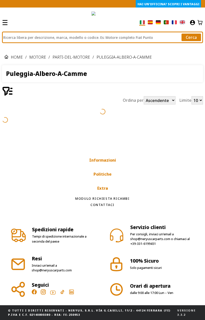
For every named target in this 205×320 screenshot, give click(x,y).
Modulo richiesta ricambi (102, 198)
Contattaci (102, 204)
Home (17, 57)
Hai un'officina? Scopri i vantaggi (169, 4)
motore (37, 57)
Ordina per (133, 100)
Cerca (191, 37)
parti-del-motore (71, 57)
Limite (186, 100)
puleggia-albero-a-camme (124, 57)
